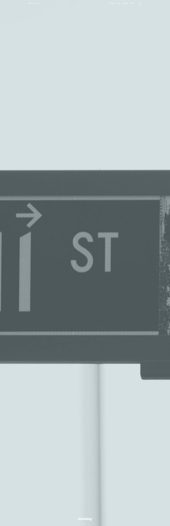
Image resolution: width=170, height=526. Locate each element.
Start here (112, 3)
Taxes (118, 3)
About (132, 3)
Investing (125, 3)
